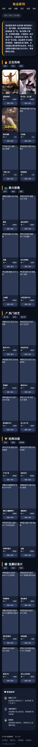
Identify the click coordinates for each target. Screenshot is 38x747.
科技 (21, 568)
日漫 (5, 442)
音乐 (14, 317)
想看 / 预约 (10, 103)
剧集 (16, 8)
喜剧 (21, 66)
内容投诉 (28, 740)
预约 (34, 8)
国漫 (13, 442)
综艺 (22, 8)
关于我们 (5, 740)
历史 (13, 568)
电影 (10, 8)
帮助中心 (13, 740)
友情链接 (21, 740)
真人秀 (6, 317)
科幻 (13, 66)
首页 (3, 8)
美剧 (13, 191)
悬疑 (21, 191)
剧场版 (22, 442)
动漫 (28, 8)
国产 (5, 191)
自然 (5, 568)
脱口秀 (23, 317)
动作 (5, 66)
